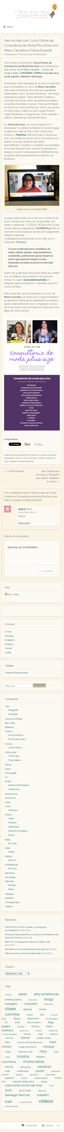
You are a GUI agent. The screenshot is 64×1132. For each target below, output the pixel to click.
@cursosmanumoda (34, 280)
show (51, 1086)
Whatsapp (21, 242)
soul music (25, 1090)
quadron (9, 1078)
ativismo (12, 860)
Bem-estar (10, 723)
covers (30, 1015)
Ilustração (13, 714)
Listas (7, 802)
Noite (7, 848)
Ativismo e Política (14, 719)
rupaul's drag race (23, 1081)
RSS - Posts (13, 594)
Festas (8, 781)
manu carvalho (29, 458)
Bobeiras (9, 727)
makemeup (14, 789)
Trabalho (9, 898)
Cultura (8, 744)
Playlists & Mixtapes (17, 831)
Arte (7, 706)
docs (17, 1022)
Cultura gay (13, 756)
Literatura (13, 810)
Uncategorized (12, 902)
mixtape (48, 1046)
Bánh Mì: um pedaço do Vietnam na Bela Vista (27, 942)
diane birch (33, 1018)
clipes (10, 1008)
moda (41, 458)
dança (16, 1018)
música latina (33, 1062)
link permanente (25, 461)
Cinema (8, 731)
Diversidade (11, 773)
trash (8, 1102)
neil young (25, 1067)
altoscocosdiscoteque (18, 785)
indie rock (9, 1038)
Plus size (41, 455)
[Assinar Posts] (6, 594)
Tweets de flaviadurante (16, 672)
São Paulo (10, 873)
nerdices (44, 1067)
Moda (33, 455)
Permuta (12, 868)
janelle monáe (44, 1038)
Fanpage (9, 636)
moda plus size (25, 1051)
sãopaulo (42, 1091)
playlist (40, 1071)
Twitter (8, 652)
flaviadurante (40, 54)
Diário (8, 769)
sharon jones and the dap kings (23, 1085)
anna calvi (32, 1000)
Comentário (47, 571)
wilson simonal (11, 1106)
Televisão (9, 881)
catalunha (48, 1004)
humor (27, 1034)
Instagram (10, 640)
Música (8, 814)
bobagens (11, 1003)
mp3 (42, 1051)
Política (8, 856)
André (21, 509)
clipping (27, 1009)
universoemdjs (25, 1102)
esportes (21, 1027)
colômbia (12, 1014)
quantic (24, 1078)
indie (40, 1034)
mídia (7, 1057)
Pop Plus (21, 135)
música (23, 1056)
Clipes (11, 818)
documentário (34, 1022)
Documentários (15, 735)
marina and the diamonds (29, 1042)
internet (25, 1037)
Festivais (12, 822)
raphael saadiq (41, 1078)
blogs (48, 999)
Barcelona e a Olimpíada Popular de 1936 (25, 949)
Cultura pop (10, 752)
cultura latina (14, 747)
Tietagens (9, 894)
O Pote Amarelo (14, 471)
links (7, 1042)
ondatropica (23, 1071)
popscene (34, 1074)
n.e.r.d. (9, 1066)
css (42, 1014)
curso (18, 458)
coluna (42, 1009)
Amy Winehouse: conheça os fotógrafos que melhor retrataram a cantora (48, 476)
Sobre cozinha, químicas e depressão (23, 953)
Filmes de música (17, 739)
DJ (6, 777)
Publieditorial (11, 864)
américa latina (13, 999)
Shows (11, 835)
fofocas (35, 1026)
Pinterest (9, 644)
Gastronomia (11, 794)
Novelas (12, 885)
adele (22, 994)
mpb (56, 1051)
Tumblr (8, 648)
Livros (8, 806)
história (38, 1031)
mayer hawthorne (27, 1047)
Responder (24, 523)
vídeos (46, 1101)
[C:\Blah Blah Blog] (32, 11)
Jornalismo (10, 798)
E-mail (8, 631)
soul (8, 1090)
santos (44, 1081)
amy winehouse (46, 994)
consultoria (9, 458)
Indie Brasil (13, 827)
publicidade (50, 1075)
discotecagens (52, 1019)
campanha (30, 1003)
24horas (8, 995)
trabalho (43, 1095)
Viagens (9, 906)
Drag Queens (14, 760)
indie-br (53, 1034)
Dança (8, 764)
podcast (19, 1074)
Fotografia (13, 710)
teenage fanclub (17, 1095)
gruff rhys (24, 1031)
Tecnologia (10, 877)
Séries (11, 889)
